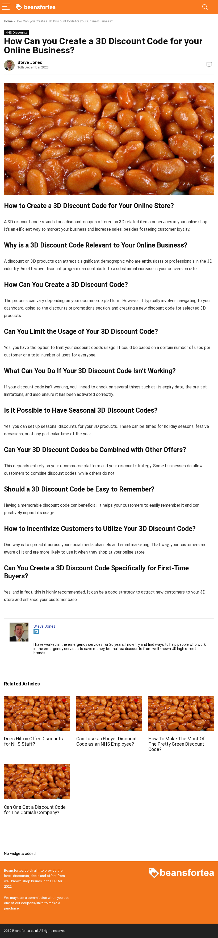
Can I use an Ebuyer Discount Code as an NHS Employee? (106, 741)
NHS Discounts (16, 32)
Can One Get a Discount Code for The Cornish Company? (35, 810)
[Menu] (6, 7)
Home (8, 21)
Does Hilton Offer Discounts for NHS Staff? (33, 741)
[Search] (205, 7)
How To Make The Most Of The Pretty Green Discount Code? (176, 744)
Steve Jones (29, 62)
